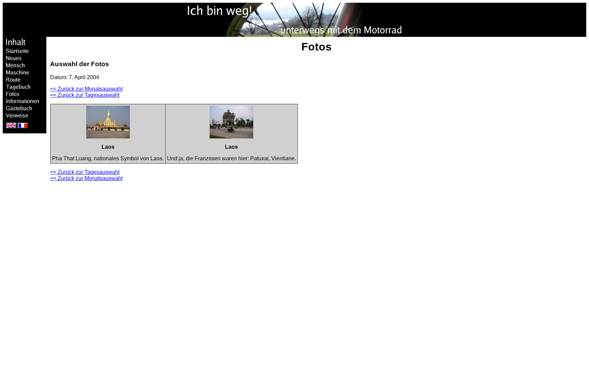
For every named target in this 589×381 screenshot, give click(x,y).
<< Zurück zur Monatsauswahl (86, 89)
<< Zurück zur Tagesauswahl (85, 95)
